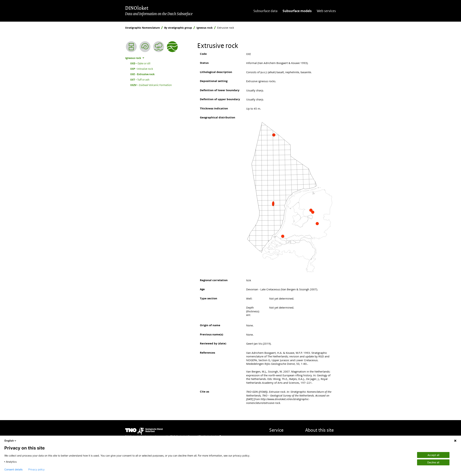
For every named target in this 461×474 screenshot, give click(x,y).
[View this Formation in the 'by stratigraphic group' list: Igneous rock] (172, 46)
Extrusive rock (142, 74)
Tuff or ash (139, 79)
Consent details (13, 469)
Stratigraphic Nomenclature (142, 27)
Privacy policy (36, 469)
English (9, 440)
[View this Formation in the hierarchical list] (131, 46)
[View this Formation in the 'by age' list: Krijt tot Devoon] (145, 46)
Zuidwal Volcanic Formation (151, 85)
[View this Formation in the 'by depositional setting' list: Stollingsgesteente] (159, 46)
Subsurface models (297, 11)
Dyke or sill (140, 63)
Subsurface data (265, 11)
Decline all (433, 462)
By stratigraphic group (178, 27)
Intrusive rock (141, 68)
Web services (326, 11)
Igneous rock (204, 27)
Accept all (433, 455)
